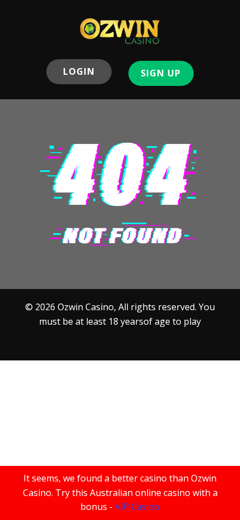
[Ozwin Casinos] (120, 31)
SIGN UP (161, 73)
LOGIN (79, 71)
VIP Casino (137, 506)
